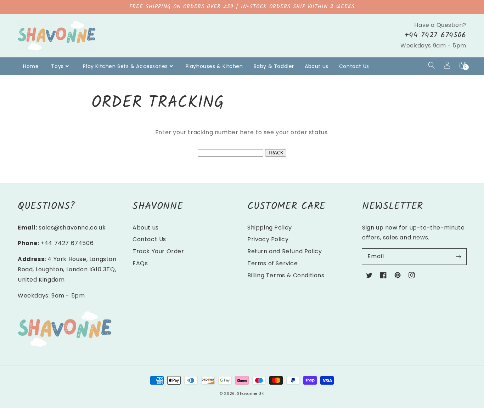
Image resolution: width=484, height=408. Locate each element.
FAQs (140, 263)
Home (31, 66)
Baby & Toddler (274, 66)
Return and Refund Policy (284, 251)
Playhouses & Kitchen (214, 66)
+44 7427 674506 (435, 35)
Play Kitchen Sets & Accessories (125, 66)
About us (316, 66)
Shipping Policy (269, 227)
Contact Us (354, 66)
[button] (431, 65)
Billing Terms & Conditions (286, 275)
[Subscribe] (458, 256)
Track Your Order (158, 251)
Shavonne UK (250, 393)
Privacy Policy (267, 239)
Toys (57, 66)
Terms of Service (272, 263)
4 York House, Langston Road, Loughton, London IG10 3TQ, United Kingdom (67, 269)
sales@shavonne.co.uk (72, 227)
